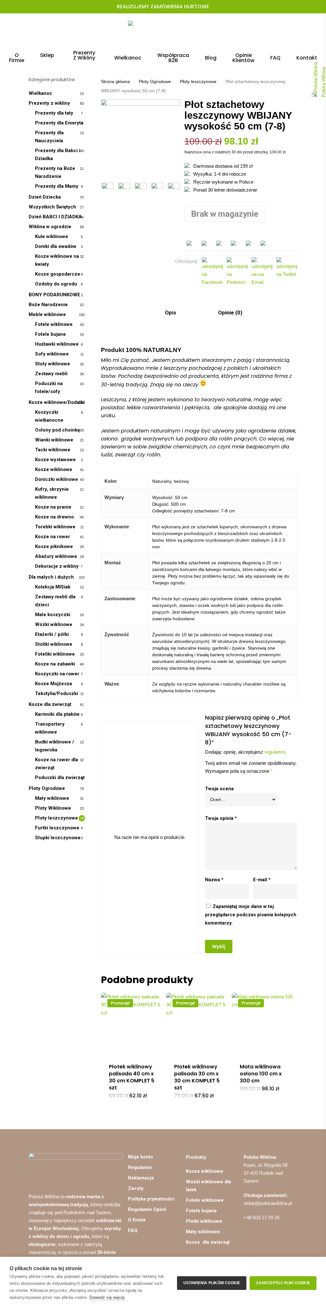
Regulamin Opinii (147, 1209)
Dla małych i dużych (51, 577)
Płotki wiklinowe (204, 1221)
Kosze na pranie (53, 507)
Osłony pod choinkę (57, 430)
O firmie (137, 1220)
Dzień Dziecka (45, 197)
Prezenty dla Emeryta (59, 123)
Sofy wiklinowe (52, 354)
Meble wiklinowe (47, 314)
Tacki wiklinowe (52, 450)
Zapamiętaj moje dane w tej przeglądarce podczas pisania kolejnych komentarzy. (250, 915)
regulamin (275, 752)
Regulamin (140, 1167)
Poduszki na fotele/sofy (49, 387)
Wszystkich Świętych (52, 207)
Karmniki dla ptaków (57, 714)
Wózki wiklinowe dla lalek (208, 1186)
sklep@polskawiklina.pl (268, 1203)
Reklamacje (141, 1178)
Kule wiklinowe (51, 236)
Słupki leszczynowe (58, 838)
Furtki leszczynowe (57, 828)
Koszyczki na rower (57, 674)
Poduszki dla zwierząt (60, 777)
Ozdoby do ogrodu (56, 284)
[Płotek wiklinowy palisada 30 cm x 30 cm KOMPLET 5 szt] (197, 1024)
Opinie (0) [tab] (229, 312)
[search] (261, 32)
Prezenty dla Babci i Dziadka (57, 154)
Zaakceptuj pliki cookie (283, 1283)
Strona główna (115, 81)
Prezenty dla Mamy (56, 186)
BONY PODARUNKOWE (54, 295)
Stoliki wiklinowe (53, 644)
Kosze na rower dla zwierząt (56, 764)
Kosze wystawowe (55, 459)
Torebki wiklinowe (55, 527)
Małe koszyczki (52, 614)
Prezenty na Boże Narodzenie (55, 172)
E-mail (262, 880)
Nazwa (214, 880)
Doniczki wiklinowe (56, 479)
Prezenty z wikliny (49, 103)
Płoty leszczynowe (56, 818)
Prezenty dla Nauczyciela (49, 137)
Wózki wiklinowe (53, 624)
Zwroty (136, 1188)
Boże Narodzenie (48, 304)
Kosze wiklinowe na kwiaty (57, 260)
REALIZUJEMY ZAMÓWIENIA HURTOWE (163, 6)
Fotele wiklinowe (54, 324)
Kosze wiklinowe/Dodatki (57, 402)
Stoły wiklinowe (52, 364)
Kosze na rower (52, 536)
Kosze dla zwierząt (50, 704)
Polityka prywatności (151, 1199)
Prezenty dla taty (54, 113)
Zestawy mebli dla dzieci (55, 601)
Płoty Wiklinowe (53, 808)
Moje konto (140, 1157)
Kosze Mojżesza (53, 683)
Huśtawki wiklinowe (57, 344)
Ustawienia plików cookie (211, 1283)
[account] (277, 32)
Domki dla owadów (55, 246)
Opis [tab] (170, 312)
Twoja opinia (221, 818)
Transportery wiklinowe (50, 728)
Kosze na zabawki (55, 664)
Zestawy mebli (51, 374)
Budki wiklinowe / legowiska (54, 746)
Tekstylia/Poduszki (56, 693)
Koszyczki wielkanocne (49, 416)
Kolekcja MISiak (52, 587)
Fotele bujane (50, 334)
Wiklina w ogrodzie (50, 226)
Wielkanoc (40, 93)
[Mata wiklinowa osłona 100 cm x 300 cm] (263, 1024)
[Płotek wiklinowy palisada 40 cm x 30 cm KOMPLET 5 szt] (132, 1024)
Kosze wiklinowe (53, 469)
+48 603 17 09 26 (262, 1217)
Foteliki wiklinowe (55, 654)
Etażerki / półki (52, 634)
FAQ (133, 1230)
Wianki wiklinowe (54, 440)
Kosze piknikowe (54, 546)
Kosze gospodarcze (57, 274)
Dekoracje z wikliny (57, 566)
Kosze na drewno (54, 517)
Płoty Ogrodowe (47, 788)
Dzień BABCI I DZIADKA (55, 217)
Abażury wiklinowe (56, 556)
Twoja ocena (219, 789)
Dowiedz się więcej (106, 1297)
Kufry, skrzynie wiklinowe (52, 493)
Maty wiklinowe (52, 798)
